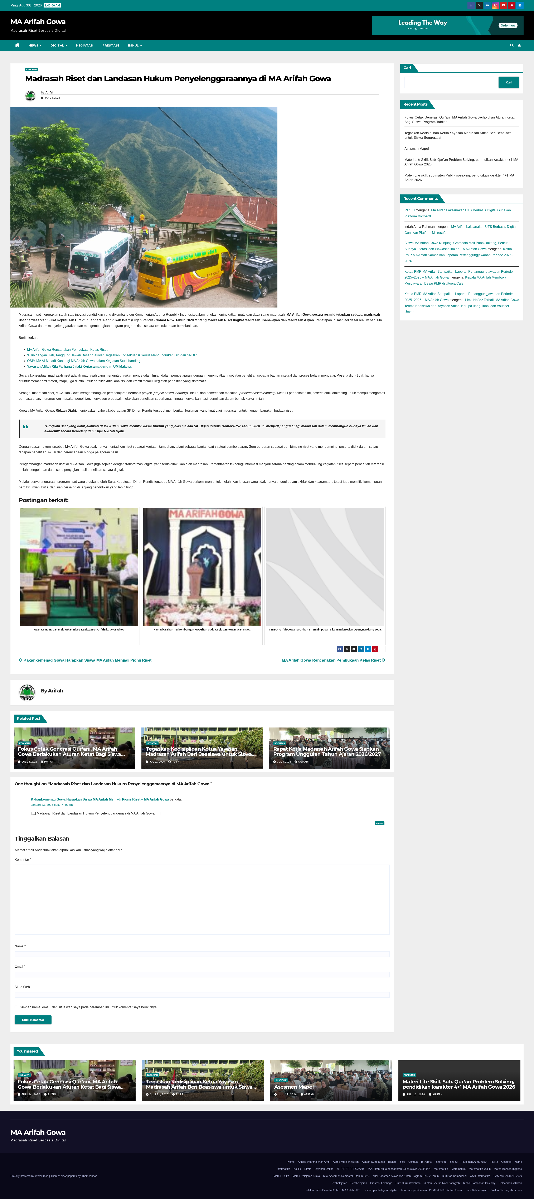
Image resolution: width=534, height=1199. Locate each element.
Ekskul (454, 1161)
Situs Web (22, 987)
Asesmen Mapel (416, 148)
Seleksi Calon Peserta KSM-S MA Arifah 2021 (332, 1190)
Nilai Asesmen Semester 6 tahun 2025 (346, 1176)
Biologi (392, 1161)
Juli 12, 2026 (416, 1094)
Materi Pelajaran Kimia (306, 1176)
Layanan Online (324, 1168)
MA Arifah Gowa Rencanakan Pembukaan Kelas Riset (67, 349)
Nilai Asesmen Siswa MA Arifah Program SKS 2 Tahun (406, 1176)
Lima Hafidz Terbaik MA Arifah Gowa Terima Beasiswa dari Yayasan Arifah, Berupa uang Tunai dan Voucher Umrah (461, 306)
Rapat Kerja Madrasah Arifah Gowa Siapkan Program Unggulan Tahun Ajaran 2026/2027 (327, 751)
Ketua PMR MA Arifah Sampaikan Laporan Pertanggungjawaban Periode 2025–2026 (458, 255)
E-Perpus (426, 1161)
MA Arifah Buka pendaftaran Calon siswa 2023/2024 (399, 1168)
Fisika (494, 1161)
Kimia (307, 1168)
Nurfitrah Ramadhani (454, 1176)
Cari (407, 68)
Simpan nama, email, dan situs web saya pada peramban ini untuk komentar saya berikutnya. (88, 1007)
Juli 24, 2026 (31, 1094)
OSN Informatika (480, 1176)
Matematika (441, 1168)
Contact (413, 1161)
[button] (512, 45)
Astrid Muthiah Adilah (346, 1161)
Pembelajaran (339, 1183)
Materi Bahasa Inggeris (508, 1168)
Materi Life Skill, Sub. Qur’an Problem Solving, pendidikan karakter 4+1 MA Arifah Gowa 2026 (459, 1084)
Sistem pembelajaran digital (380, 1190)
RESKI (409, 210)
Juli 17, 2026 (288, 1094)
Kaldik (297, 1168)
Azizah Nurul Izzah (373, 1161)
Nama (20, 946)
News (34, 45)
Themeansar (89, 1176)
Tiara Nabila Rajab (476, 1190)
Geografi (506, 1161)
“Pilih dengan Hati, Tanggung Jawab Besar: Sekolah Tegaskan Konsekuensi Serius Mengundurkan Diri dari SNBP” (112, 355)
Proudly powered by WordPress (29, 1176)
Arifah (49, 92)
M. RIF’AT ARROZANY (351, 1168)
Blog (402, 1161)
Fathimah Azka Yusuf (474, 1161)
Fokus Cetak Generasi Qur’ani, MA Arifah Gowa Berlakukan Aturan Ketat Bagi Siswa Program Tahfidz (69, 754)
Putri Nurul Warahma (408, 1183)
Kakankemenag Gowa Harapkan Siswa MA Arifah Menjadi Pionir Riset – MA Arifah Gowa (100, 799)
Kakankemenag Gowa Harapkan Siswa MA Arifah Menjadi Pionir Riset (87, 660)
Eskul (134, 45)
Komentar (23, 859)
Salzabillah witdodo (510, 1183)
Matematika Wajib (480, 1168)
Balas (379, 823)
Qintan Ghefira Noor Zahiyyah (442, 1183)
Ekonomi (441, 1161)
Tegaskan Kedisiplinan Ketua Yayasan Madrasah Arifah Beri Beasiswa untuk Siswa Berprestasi (199, 754)
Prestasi (110, 45)
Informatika (283, 1168)
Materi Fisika (281, 1176)
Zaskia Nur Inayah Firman (506, 1190)
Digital (57, 45)
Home (291, 1161)
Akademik (281, 1080)
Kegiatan (84, 45)
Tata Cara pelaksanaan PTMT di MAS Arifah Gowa (431, 1190)
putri (48, 761)
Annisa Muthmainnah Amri (314, 1161)
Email (20, 966)
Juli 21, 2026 (159, 1094)
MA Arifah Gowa (37, 21)
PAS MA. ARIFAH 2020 (508, 1176)
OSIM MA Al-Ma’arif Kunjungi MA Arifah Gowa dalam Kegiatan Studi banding (83, 361)
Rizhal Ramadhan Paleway (479, 1183)
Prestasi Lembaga (381, 1183)
